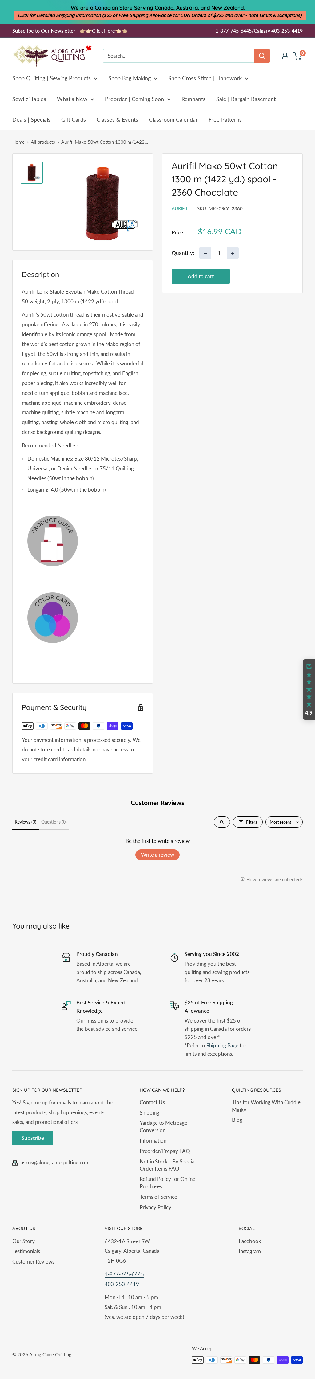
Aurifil (180, 208)
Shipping (149, 1112)
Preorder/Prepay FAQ (165, 1151)
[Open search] (222, 822)
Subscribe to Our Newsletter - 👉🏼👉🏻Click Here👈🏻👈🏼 (69, 30)
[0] (297, 56)
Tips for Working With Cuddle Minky (266, 1106)
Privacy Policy (155, 1207)
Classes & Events (117, 119)
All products (43, 142)
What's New (72, 98)
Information (153, 1140)
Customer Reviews (33, 1261)
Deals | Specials (31, 119)
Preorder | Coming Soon (134, 98)
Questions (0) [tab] (54, 821)
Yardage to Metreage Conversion (163, 1126)
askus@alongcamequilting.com (55, 1162)
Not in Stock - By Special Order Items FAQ (168, 1165)
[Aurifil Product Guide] (82, 540)
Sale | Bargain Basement (246, 98)
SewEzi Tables (29, 98)
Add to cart (201, 276)
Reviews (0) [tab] (25, 821)
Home (18, 142)
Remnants (193, 98)
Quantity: (183, 253)
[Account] (285, 56)
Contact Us (152, 1102)
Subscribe (33, 1138)
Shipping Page (222, 1045)
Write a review (157, 854)
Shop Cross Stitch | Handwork (205, 78)
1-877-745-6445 (124, 1274)
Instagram (250, 1251)
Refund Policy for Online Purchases (167, 1183)
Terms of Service (158, 1197)
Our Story (23, 1241)
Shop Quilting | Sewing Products (51, 78)
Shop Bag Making (129, 78)
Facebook (250, 1241)
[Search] (262, 56)
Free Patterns (225, 119)
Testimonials (26, 1251)
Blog (237, 1119)
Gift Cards (73, 119)
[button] (309, 689)
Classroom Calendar (173, 119)
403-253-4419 (122, 1284)
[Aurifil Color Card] (82, 618)
